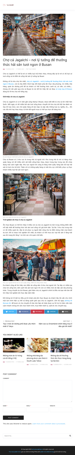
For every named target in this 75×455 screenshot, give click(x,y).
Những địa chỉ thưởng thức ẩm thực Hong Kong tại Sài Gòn (61, 358)
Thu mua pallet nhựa (15, 451)
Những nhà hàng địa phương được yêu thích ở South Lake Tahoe (37, 358)
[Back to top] (73, 453)
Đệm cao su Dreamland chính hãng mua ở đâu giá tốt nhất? (55, 325)
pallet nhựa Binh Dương (47, 451)
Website (52, 406)
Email (28, 406)
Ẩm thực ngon (31, 69)
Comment (6, 378)
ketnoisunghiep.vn (37, 449)
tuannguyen (10, 69)
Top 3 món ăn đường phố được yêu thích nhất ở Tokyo (19, 325)
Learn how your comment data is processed (48, 424)
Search (70, 436)
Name (5, 406)
